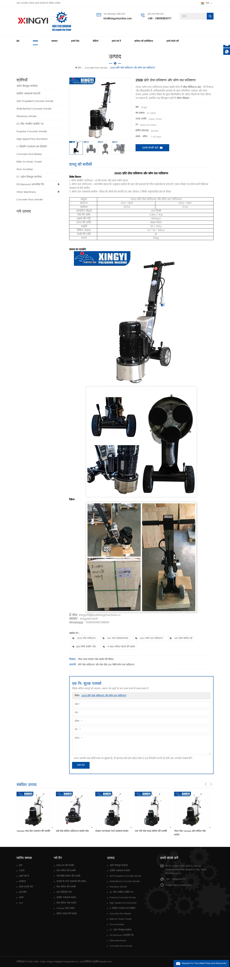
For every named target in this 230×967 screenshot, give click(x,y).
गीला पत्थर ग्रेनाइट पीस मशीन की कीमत (95, 659)
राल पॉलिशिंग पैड (64, 892)
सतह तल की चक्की (65, 865)
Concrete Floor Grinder (96, 67)
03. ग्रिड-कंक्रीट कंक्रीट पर (30, 124)
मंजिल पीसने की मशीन (66, 913)
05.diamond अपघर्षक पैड (30, 184)
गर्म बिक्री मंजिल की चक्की (68, 876)
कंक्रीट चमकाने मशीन (66, 897)
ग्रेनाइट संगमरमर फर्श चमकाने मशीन (72, 831)
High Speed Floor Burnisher (32, 139)
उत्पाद (35, 41)
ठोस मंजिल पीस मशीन (66, 903)
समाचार (54, 41)
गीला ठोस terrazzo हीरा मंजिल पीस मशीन (150, 833)
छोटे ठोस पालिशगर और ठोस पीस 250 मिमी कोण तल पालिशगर (106, 664)
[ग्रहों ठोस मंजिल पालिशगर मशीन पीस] (35, 810)
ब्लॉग (21, 897)
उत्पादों (21, 870)
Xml (21, 903)
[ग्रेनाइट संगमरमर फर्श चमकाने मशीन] (74, 810)
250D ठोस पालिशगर (85, 638)
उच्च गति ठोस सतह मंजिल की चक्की (111, 831)
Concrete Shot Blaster (29, 154)
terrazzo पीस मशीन (65, 908)
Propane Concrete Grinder (32, 131)
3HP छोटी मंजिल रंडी (183, 638)
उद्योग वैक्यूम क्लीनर (27, 86)
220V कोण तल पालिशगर (151, 638)
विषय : (100, 695)
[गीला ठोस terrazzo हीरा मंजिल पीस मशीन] (153, 810)
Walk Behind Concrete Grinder (34, 109)
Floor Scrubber (25, 169)
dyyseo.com (106, 961)
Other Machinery (26, 192)
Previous (206, 784)
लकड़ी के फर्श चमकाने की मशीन (71, 881)
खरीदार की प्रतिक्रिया (143, 41)
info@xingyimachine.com (117, 18)
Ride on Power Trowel (29, 162)
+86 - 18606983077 (159, 18)
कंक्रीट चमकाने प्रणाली (28, 94)
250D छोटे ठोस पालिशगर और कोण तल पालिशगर (103, 695)
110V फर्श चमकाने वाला (117, 638)
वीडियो (95, 41)
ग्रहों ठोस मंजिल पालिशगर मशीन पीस (33, 831)
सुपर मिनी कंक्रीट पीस (86, 646)
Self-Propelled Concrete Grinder (35, 101)
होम (18, 41)
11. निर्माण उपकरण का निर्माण (32, 147)
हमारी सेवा (75, 41)
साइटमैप (23, 892)
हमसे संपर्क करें (173, 41)
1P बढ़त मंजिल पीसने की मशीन (121, 646)
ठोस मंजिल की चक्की (66, 870)
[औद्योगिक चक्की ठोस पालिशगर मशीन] (192, 810)
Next (211, 784)
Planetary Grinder (27, 116)
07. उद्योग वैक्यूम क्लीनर (29, 177)
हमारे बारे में (116, 41)
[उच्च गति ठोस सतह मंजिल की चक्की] (113, 810)
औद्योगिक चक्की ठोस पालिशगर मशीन (191, 831)
